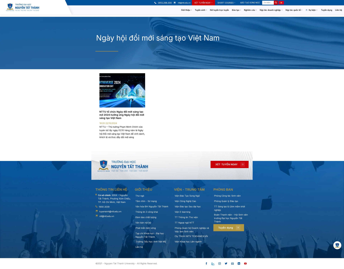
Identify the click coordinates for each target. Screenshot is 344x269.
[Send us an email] (232, 263)
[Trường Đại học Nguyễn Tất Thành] (35, 7)
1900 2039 (104, 206)
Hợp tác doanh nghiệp (270, 10)
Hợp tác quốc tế (293, 10)
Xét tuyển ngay (202, 3)
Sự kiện (312, 10)
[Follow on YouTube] (245, 263)
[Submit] (276, 3)
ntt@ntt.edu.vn (106, 216)
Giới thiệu (185, 10)
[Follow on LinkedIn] (239, 263)
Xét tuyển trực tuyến (219, 10)
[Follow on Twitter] (226, 263)
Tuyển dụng (326, 10)
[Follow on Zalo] (213, 263)
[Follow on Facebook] (206, 263)
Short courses (226, 3)
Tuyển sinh (200, 10)
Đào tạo (235, 10)
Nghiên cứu (249, 10)
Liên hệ (338, 10)
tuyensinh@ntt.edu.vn (110, 211)
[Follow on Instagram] (219, 263)
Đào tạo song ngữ (250, 2)
